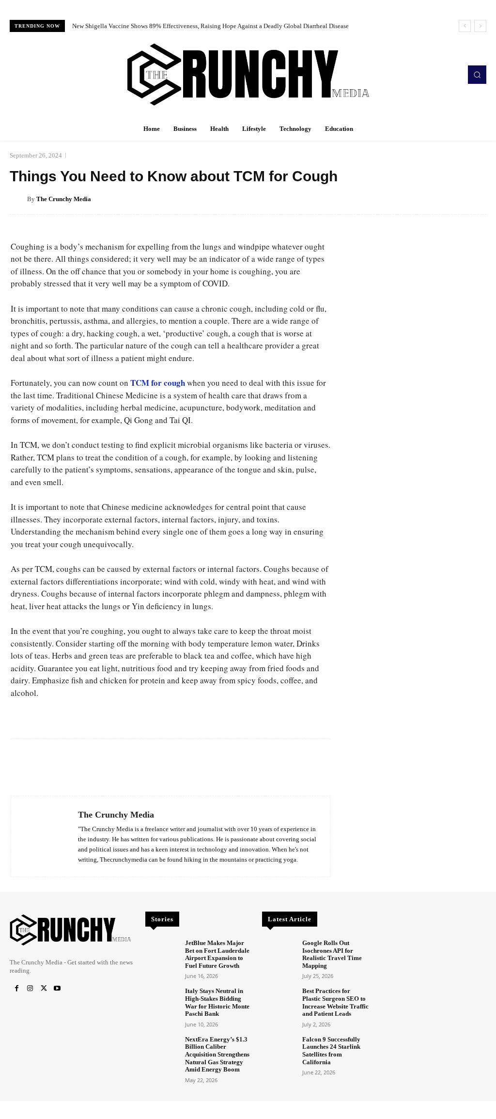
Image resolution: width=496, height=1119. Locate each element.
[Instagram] (30, 988)
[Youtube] (57, 988)
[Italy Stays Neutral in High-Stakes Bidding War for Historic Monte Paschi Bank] (161, 1000)
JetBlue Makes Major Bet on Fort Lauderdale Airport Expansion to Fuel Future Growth (217, 954)
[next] (480, 26)
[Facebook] (16, 988)
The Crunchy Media (63, 199)
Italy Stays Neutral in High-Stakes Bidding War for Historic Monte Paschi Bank (217, 1002)
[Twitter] (43, 988)
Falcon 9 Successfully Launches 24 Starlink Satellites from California (331, 1051)
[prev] (465, 26)
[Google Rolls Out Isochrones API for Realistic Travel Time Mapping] (278, 952)
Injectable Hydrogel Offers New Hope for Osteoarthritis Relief (156, 26)
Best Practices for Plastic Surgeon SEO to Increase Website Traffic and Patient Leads (335, 1002)
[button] (477, 74)
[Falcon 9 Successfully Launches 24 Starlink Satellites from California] (278, 1048)
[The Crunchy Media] (18, 199)
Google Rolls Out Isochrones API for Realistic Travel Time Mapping (332, 954)
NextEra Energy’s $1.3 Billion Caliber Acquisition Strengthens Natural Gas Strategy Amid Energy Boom (217, 1054)
